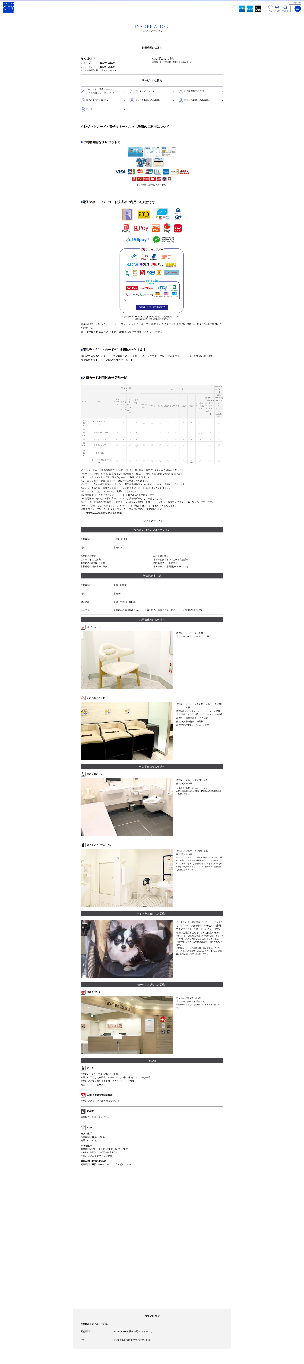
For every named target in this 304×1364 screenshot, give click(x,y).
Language (296, 3)
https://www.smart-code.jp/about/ (104, 513)
